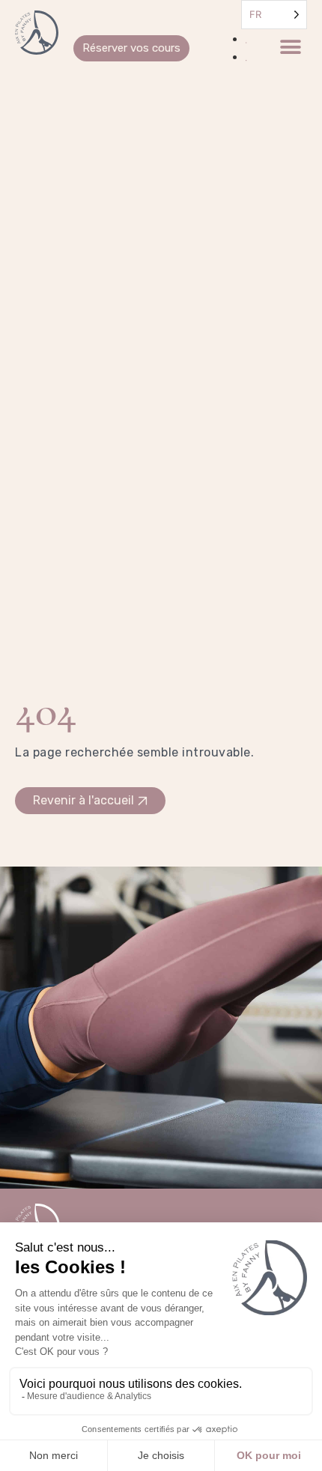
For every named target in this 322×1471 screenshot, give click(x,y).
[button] (290, 47)
